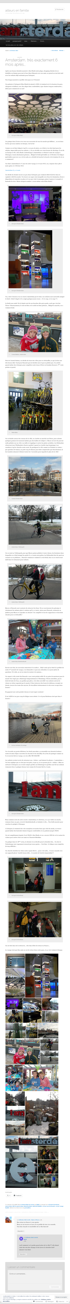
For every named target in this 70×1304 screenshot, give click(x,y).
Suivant (62, 50)
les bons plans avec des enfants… (15, 45)
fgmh (38, 1204)
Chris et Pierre (35, 1220)
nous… (26, 41)
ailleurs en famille (17, 10)
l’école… (42, 41)
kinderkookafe (28, 1206)
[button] (35, 113)
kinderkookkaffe (37, 1206)
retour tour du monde (48, 1206)
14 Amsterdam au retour (27, 1204)
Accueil (8, 41)
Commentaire (55, 1287)
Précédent (54, 50)
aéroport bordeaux (53, 1204)
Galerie (19, 57)
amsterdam (8, 1206)
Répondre (21, 1231)
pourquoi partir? (17, 41)
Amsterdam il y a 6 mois (12, 170)
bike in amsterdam (17, 1206)
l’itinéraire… (34, 41)
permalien (28, 1208)
